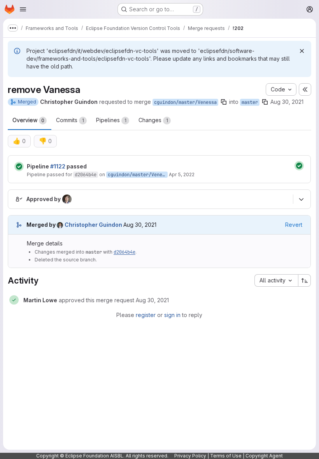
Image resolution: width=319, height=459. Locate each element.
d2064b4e (85, 175)
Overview (28, 120)
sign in (172, 315)
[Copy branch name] (223, 102)
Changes (153, 120)
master (250, 102)
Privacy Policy (190, 456)
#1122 (57, 166)
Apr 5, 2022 (182, 174)
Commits (70, 120)
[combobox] (276, 280)
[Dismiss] (302, 51)
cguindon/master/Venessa (185, 102)
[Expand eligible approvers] (301, 199)
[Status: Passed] (19, 166)
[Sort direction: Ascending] (304, 280)
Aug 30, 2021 (286, 101)
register (146, 315)
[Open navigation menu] (23, 9)
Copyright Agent (264, 456)
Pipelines (111, 120)
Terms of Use (226, 456)
